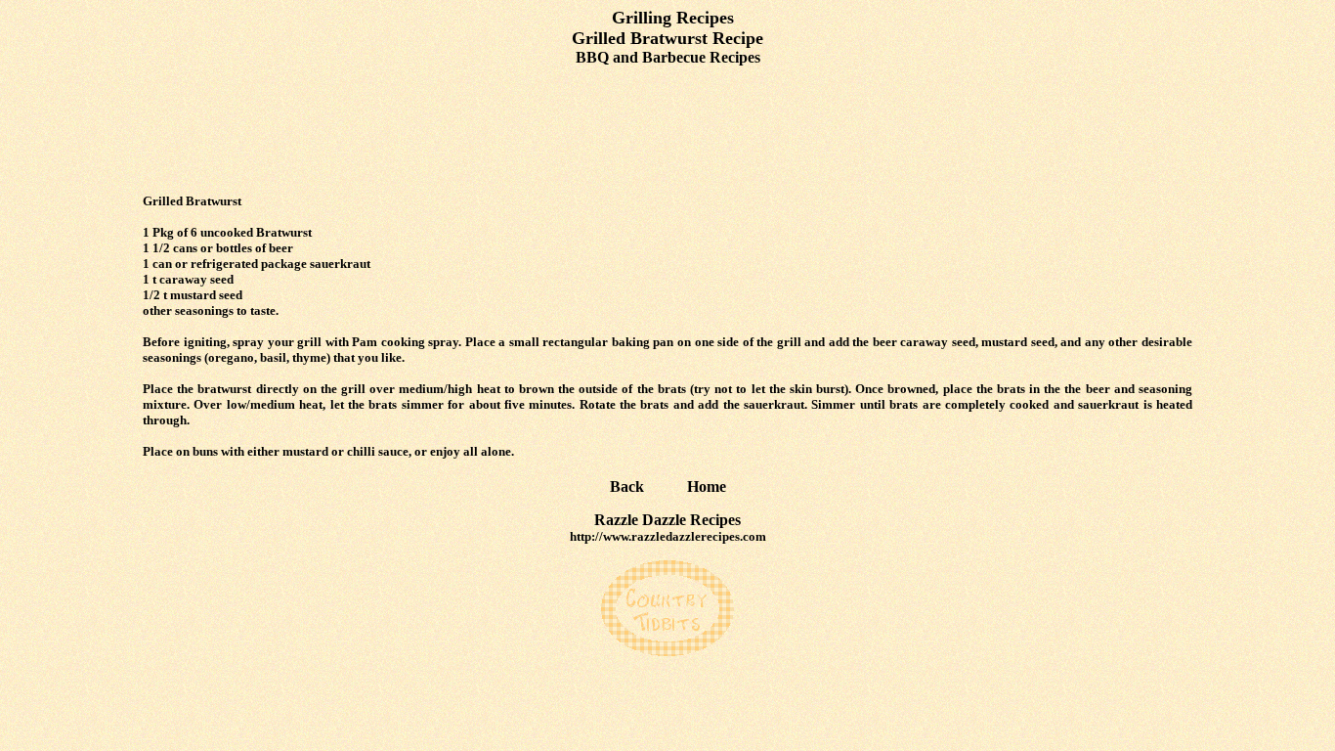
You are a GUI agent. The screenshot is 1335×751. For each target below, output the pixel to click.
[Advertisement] (667, 131)
